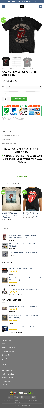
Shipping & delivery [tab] (9, 143)
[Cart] (40, 6)
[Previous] (5, 35)
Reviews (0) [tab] (6, 139)
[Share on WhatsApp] (3, 118)
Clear (40, 83)
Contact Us (6, 355)
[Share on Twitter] (10, 118)
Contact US (18, 402)
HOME (4, 400)
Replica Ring (23, 400)
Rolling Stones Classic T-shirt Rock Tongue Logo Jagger (32, 215)
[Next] (39, 35)
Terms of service (7, 377)
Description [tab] (6, 131)
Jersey (31, 400)
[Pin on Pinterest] (18, 118)
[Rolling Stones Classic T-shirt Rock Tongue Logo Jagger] (32, 199)
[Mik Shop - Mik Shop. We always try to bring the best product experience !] (22, 6)
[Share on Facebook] (7, 118)
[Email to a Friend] (14, 118)
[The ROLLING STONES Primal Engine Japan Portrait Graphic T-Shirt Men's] (11, 199)
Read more (21, 177)
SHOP (8, 400)
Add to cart (19, 99)
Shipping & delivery (8, 347)
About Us (5, 359)
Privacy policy (6, 381)
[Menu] (3, 6)
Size (3, 86)
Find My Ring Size (8, 374)
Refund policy (6, 385)
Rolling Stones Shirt (25, 68)
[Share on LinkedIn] (22, 118)
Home (4, 68)
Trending (38, 400)
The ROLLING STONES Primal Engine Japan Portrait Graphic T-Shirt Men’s (11, 215)
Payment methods (8, 351)
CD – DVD (15, 400)
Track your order (7, 370)
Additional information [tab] (11, 135)
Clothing (11, 68)
